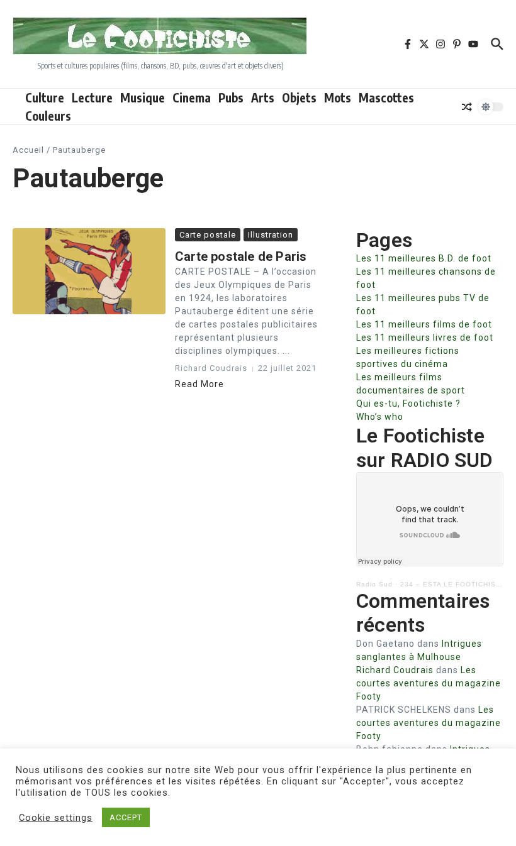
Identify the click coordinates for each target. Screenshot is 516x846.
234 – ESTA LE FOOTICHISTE (452, 584)
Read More (199, 384)
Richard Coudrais (395, 670)
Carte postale (207, 234)
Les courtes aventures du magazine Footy (428, 683)
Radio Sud (374, 584)
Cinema (191, 97)
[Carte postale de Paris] (89, 271)
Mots (337, 97)
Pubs (231, 97)
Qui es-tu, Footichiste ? (408, 403)
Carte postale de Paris (240, 256)
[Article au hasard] (467, 107)
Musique (142, 97)
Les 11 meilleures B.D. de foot (423, 258)
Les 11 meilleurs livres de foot (424, 337)
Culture (44, 97)
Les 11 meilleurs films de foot (424, 324)
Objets (299, 97)
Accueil (28, 150)
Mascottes (386, 97)
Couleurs (48, 115)
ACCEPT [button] (125, 817)
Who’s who (379, 417)
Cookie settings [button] (56, 817)
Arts (262, 97)
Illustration (270, 234)
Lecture (92, 97)
